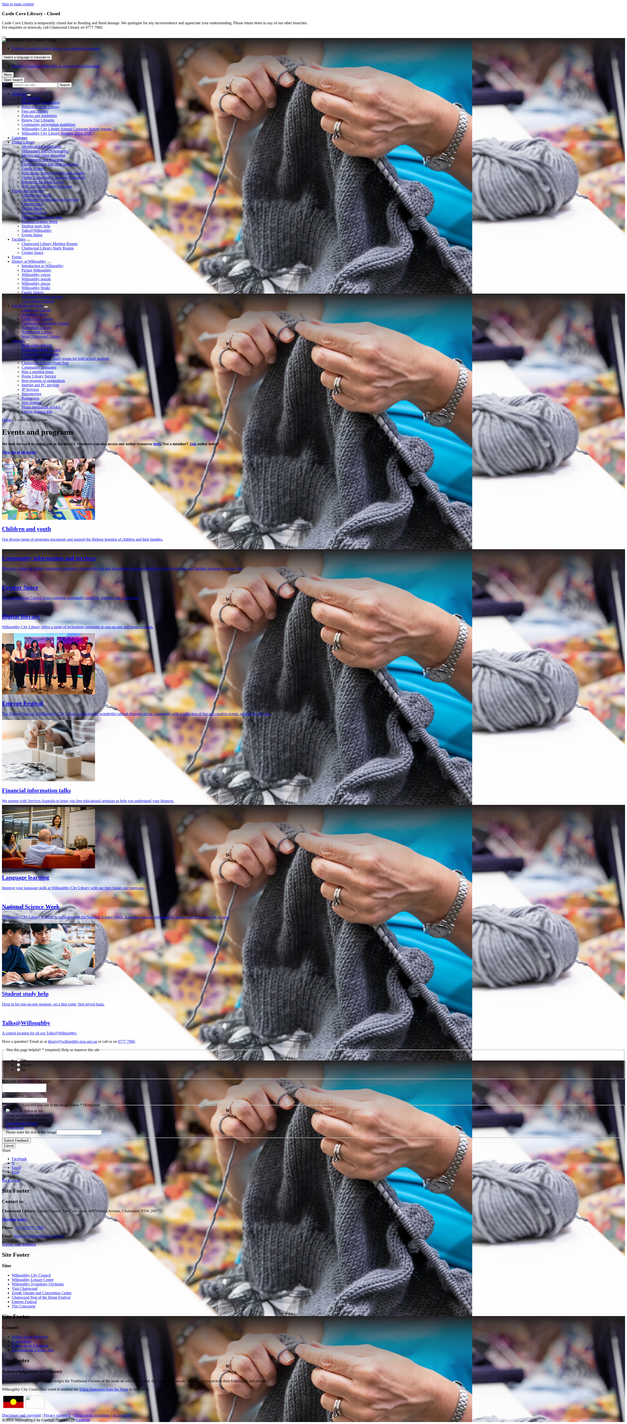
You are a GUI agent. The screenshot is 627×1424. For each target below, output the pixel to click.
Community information (40, 354)
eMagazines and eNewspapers (45, 151)
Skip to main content (18, 4)
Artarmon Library (35, 314)
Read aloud (15, 1127)
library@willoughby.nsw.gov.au (72, 1041)
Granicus (83, 1420)
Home (7, 420)
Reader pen (30, 398)
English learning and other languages (50, 164)
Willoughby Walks (36, 288)
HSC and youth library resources (47, 186)
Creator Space (32, 204)
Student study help (36, 226)
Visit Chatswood (24, 1288)
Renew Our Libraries (38, 120)
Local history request (38, 301)
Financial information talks (42, 217)
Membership (31, 98)
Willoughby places (36, 283)
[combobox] (27, 57)
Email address (13, 1095)
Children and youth (36, 195)
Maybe (26, 1065)
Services (18, 341)
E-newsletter (21, 1341)
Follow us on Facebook (30, 1346)
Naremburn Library (37, 328)
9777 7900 (126, 1041)
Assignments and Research (42, 160)
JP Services (30, 389)
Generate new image (22, 1123)
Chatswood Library (37, 310)
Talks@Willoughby (37, 230)
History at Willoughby (29, 261)
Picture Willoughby (36, 270)
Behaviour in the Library (41, 107)
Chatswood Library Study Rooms (48, 248)
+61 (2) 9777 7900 (29, 1228)
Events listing (32, 235)
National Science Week (40, 222)
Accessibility (122, 1415)
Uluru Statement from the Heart (104, 1389)
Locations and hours (27, 305)
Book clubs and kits (37, 345)
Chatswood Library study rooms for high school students (65, 358)
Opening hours (14, 1219)
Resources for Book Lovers (43, 182)
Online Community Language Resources (53, 177)
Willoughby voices (36, 275)
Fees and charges (35, 111)
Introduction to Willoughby (42, 266)
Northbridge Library (37, 332)
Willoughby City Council (31, 1275)
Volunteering (31, 394)
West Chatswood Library (41, 336)
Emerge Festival (34, 213)
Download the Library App (33, 1350)
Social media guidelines (91, 1415)
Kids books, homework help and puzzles (53, 173)
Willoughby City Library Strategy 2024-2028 (56, 133)
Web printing (32, 403)
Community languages (39, 367)
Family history (33, 292)
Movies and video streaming (43, 155)
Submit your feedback (19, 1244)
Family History (33, 169)
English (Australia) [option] (56, 66)
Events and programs (28, 191)
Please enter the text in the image (31, 1132)
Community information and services (50, 199)
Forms (17, 257)
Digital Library (23, 142)
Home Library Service (39, 376)
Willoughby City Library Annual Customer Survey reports (66, 129)
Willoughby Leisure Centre (33, 1280)
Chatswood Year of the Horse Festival (41, 1297)
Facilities (18, 239)
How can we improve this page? (27, 1081)
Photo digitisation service (41, 407)
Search (7, 85)
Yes (23, 1060)
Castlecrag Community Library (46, 323)
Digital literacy (33, 208)
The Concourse (24, 1306)
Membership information (41, 102)
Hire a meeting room (37, 372)
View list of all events (19, 452)
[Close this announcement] (4, 37)
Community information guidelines (48, 124)
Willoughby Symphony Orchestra (38, 1284)
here (157, 444)
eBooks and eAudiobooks (42, 146)
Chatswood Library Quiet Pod (45, 363)
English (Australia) (56, 48)
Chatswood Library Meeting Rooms (49, 244)
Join (192, 444)
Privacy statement (57, 1415)
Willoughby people (36, 279)
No (23, 1070)
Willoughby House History (42, 297)
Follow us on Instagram (30, 1337)
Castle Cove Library (37, 319)
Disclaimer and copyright (21, 1415)
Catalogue (19, 138)
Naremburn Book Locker (41, 350)
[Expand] (29, 95)
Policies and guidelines (39, 116)
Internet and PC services (40, 385)
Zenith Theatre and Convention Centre (42, 1293)
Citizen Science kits (37, 411)
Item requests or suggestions (43, 381)
